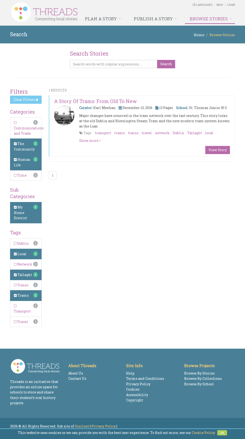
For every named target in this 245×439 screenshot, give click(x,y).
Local (22, 254)
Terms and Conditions (145, 378)
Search (166, 64)
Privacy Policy (138, 384)
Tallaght (24, 274)
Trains (22, 285)
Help (220, 4)
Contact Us (77, 378)
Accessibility (137, 395)
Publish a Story (153, 19)
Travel (22, 321)
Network (24, 264)
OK (222, 433)
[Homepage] (79, 12)
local (209, 133)
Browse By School (199, 384)
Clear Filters (24, 99)
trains (133, 133)
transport (103, 133)
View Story (217, 150)
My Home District (20, 212)
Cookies (132, 389)
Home (199, 35)
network (162, 133)
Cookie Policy (203, 432)
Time (22, 175)
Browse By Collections (203, 378)
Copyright (134, 400)
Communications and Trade (29, 131)
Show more (89, 140)
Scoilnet (82, 426)
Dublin (23, 243)
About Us (75, 373)
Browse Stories (209, 19)
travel (147, 133)
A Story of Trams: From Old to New (95, 101)
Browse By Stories (199, 373)
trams (119, 133)
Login (231, 4)
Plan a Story (101, 19)
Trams (23, 295)
